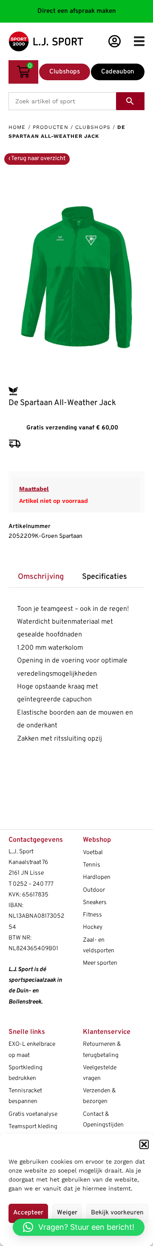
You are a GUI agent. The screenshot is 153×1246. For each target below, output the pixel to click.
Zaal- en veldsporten (98, 945)
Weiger (67, 1213)
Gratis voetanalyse (32, 1114)
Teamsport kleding (32, 1126)
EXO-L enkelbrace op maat (31, 1050)
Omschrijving (41, 577)
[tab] (40, 577)
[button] (144, 1144)
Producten (50, 127)
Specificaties (104, 577)
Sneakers (95, 902)
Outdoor (94, 890)
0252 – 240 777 (33, 884)
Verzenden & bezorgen (99, 1096)
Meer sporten (100, 963)
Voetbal (93, 852)
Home (17, 127)
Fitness (92, 915)
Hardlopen (96, 877)
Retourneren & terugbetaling (102, 1050)
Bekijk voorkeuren (117, 1213)
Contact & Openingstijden (103, 1120)
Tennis (91, 865)
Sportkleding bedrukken (25, 1073)
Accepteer (28, 1213)
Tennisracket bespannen (25, 1096)
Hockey (92, 927)
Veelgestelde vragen (99, 1073)
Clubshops (92, 127)
